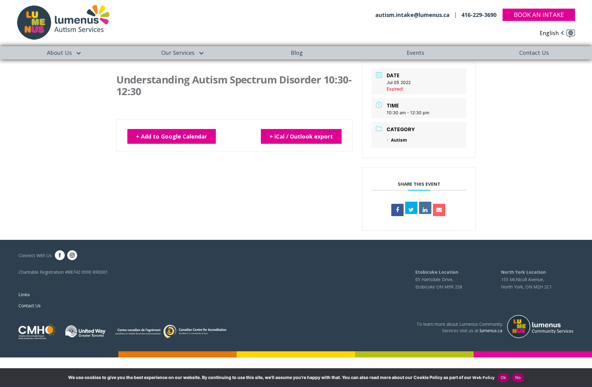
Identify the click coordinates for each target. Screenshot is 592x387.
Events (415, 52)
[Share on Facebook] (397, 210)
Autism (399, 140)
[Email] (439, 210)
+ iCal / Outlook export (301, 136)
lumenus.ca (491, 330)
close (584, 378)
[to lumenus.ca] (63, 22)
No (518, 377)
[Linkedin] (425, 208)
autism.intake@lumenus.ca (412, 14)
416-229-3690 (478, 14)
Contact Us (29, 305)
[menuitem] (59, 52)
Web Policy (483, 377)
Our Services (178, 52)
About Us (59, 52)
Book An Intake (539, 14)
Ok (503, 377)
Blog (297, 52)
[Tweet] (411, 208)
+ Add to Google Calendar (171, 136)
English (549, 33)
